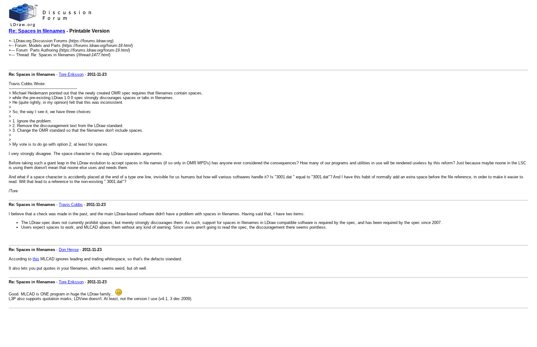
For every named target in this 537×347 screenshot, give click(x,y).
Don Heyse (69, 249)
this (36, 259)
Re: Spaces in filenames (37, 31)
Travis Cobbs (71, 204)
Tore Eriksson (71, 74)
